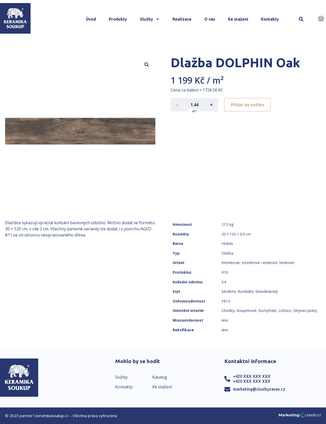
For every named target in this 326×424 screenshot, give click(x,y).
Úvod (91, 19)
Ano (225, 320)
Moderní (229, 291)
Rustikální (245, 291)
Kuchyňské (267, 310)
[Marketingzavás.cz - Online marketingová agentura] (300, 416)
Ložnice (284, 310)
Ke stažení (238, 19)
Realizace (182, 19)
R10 (225, 272)
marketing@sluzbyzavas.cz (259, 389)
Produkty (118, 19)
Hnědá (227, 243)
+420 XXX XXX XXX (251, 376)
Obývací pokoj (305, 310)
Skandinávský (266, 291)
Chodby (228, 310)
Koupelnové (246, 310)
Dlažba (227, 253)
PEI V (226, 301)
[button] (301, 19)
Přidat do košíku (247, 105)
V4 (224, 282)
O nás (209, 19)
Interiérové (231, 262)
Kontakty (270, 19)
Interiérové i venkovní (259, 262)
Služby (146, 19)
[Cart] (321, 19)
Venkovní (286, 262)
